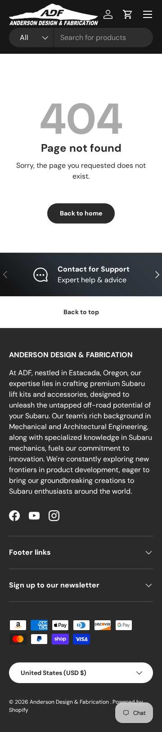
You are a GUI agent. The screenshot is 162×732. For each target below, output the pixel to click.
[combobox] (81, 37)
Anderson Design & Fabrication (70, 702)
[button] (128, 14)
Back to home (81, 213)
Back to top (81, 312)
